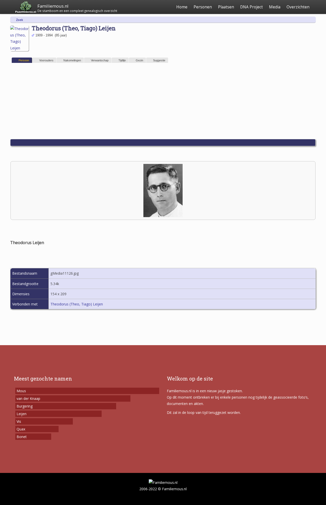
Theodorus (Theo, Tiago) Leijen (76, 304)
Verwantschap (99, 60)
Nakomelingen (72, 60)
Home (181, 7)
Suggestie (159, 60)
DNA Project (251, 7)
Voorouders (46, 60)
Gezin (139, 60)
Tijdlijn (122, 60)
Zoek (19, 20)
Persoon (24, 60)
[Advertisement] (163, 101)
